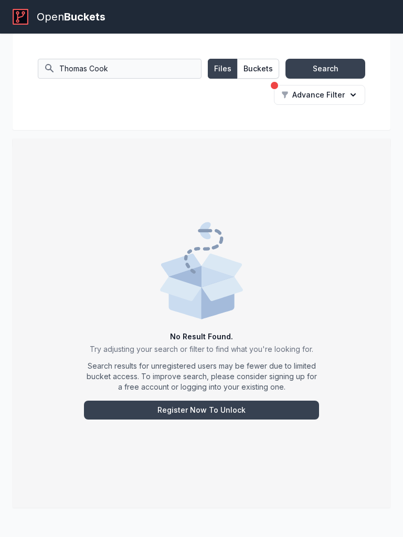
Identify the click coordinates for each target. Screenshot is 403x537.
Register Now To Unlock (201, 409)
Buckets (258, 68)
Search (325, 68)
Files (222, 68)
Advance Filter (318, 94)
